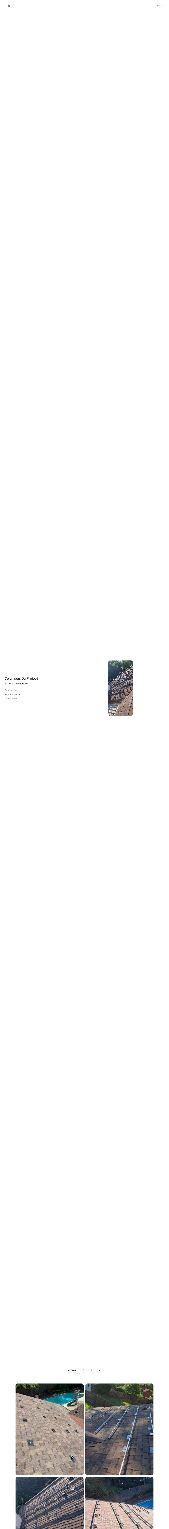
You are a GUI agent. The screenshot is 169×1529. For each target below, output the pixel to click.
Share (159, 6)
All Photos (72, 1370)
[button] (50, 1429)
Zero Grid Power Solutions (18, 683)
